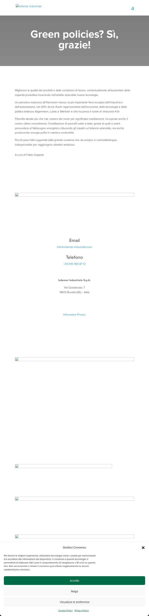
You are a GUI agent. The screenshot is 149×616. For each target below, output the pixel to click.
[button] (143, 548)
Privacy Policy (81, 610)
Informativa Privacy (74, 314)
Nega (74, 591)
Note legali (74, 310)
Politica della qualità (74, 319)
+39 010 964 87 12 (74, 264)
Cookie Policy (65, 610)
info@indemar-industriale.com (74, 247)
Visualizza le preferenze (74, 602)
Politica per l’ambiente (74, 324)
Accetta (74, 580)
